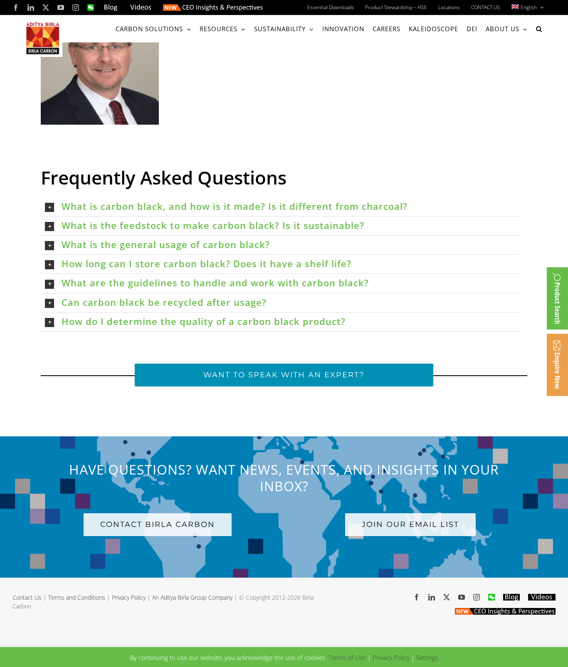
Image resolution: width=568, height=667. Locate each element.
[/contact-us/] (557, 365)
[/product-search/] (557, 298)
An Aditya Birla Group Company (192, 597)
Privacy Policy (129, 597)
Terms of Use (347, 657)
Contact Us (27, 597)
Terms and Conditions (76, 597)
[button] (539, 28)
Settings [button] (427, 657)
